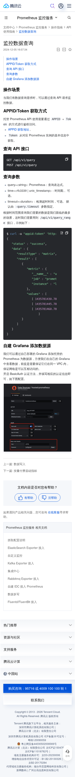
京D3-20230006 (51, 755)
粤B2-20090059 (37, 740)
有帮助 (28, 497)
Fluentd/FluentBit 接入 (22, 602)
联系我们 (37, 700)
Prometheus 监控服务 (35, 17)
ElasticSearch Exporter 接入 (26, 548)
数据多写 (13, 594)
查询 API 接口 (15, 69)
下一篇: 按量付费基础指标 (20, 470)
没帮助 (52, 497)
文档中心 (9, 27)
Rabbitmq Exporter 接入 (23, 578)
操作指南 (57, 27)
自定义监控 (15, 555)
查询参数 (12, 74)
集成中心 (13, 571)
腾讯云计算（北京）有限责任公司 (26, 747)
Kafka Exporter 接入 (21, 563)
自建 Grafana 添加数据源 (22, 79)
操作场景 (12, 59)
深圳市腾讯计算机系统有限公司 (25, 736)
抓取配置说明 (16, 540)
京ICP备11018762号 (36, 751)
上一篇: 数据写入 (14, 464)
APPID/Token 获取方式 (21, 64)
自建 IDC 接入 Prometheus (25, 586)
